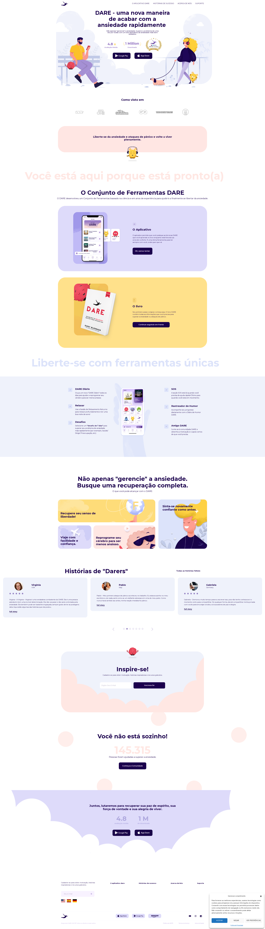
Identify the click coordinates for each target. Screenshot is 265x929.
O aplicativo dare (140, 3)
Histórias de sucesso (163, 3)
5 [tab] (136, 629)
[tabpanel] (45, 595)
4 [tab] (133, 629)
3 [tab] (130, 629)
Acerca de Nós (185, 3)
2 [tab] (127, 629)
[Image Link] (122, 56)
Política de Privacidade (237, 925)
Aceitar (219, 920)
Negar (236, 920)
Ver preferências (253, 920)
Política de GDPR (168, 923)
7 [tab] (142, 629)
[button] (261, 896)
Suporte (199, 3)
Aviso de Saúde (199, 923)
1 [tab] (124, 629)
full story (13, 605)
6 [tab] (139, 629)
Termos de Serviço (184, 923)
